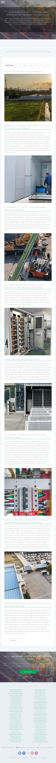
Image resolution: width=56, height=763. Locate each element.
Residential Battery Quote (40, 714)
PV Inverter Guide (40, 695)
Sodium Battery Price (15, 718)
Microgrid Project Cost (15, 714)
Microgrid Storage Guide (15, 711)
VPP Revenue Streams (16, 702)
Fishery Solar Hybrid (40, 725)
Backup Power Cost (16, 736)
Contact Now (28, 676)
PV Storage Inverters (40, 689)
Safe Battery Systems (15, 732)
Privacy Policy (25, 757)
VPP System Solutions (16, 700)
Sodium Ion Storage (16, 716)
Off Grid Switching (16, 738)
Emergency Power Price (15, 739)
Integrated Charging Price (40, 702)
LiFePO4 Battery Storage (15, 725)
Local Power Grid (15, 713)
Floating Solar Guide (40, 729)
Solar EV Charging (40, 700)
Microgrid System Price (15, 709)
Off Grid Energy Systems (40, 734)
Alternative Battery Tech (15, 723)
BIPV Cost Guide (40, 723)
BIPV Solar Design (40, 716)
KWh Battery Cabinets (16, 689)
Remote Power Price (40, 739)
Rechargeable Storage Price (15, 693)
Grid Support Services (16, 705)
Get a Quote (28, 671)
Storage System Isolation (40, 738)
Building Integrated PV (40, 720)
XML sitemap (33, 757)
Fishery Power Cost (40, 732)
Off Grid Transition (40, 736)
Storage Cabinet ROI (15, 697)
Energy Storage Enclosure (16, 695)
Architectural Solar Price (40, 718)
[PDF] (16, 152)
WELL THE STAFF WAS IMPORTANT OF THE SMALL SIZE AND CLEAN (30, 51)
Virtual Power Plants (15, 698)
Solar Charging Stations (40, 698)
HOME (8, 51)
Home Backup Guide (15, 741)
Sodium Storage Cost (15, 722)
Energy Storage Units (40, 713)
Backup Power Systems (16, 734)
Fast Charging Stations (40, 704)
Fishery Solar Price (40, 727)
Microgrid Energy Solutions (15, 707)
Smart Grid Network (15, 704)
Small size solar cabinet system (22, 359)
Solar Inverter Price (40, 691)
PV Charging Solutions (40, 705)
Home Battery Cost (40, 711)
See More (13, 640)
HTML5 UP (44, 757)
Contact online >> (28, 27)
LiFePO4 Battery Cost (16, 727)
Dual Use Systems (40, 731)
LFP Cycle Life (16, 731)
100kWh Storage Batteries (40, 707)
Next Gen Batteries (16, 720)
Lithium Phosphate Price (15, 729)
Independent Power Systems (40, 741)
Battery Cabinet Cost (15, 691)
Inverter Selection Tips (40, 697)
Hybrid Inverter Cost (40, 693)
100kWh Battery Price (40, 709)
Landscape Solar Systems (40, 722)
